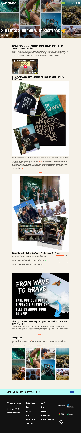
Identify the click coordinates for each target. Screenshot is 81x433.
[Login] (74, 3)
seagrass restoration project (29, 340)
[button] (76, 3)
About (43, 403)
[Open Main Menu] (79, 3)
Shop (27, 407)
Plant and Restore (31, 403)
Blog (42, 407)
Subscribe (72, 392)
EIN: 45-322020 (30, 419)
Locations (44, 411)
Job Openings (29, 423)
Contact (28, 415)
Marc (48, 54)
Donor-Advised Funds (47, 419)
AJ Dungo (40, 161)
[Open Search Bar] (72, 3)
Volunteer (28, 411)
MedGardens (60, 340)
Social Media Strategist (60, 255)
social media (39, 345)
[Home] (8, 3)
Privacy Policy (45, 415)
